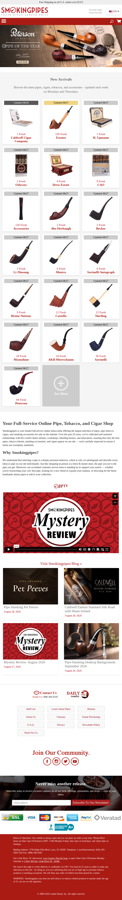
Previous (4, 46)
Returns (91, 709)
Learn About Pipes (61, 709)
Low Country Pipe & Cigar (55, 858)
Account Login (95, 10)
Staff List (30, 709)
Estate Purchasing (91, 717)
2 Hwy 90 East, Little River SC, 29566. (42, 861)
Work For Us (30, 732)
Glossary (61, 717)
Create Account (95, 13)
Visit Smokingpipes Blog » (61, 564)
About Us (31, 717)
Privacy (61, 724)
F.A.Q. (30, 724)
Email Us (37, 696)
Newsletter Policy (91, 724)
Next (118, 46)
